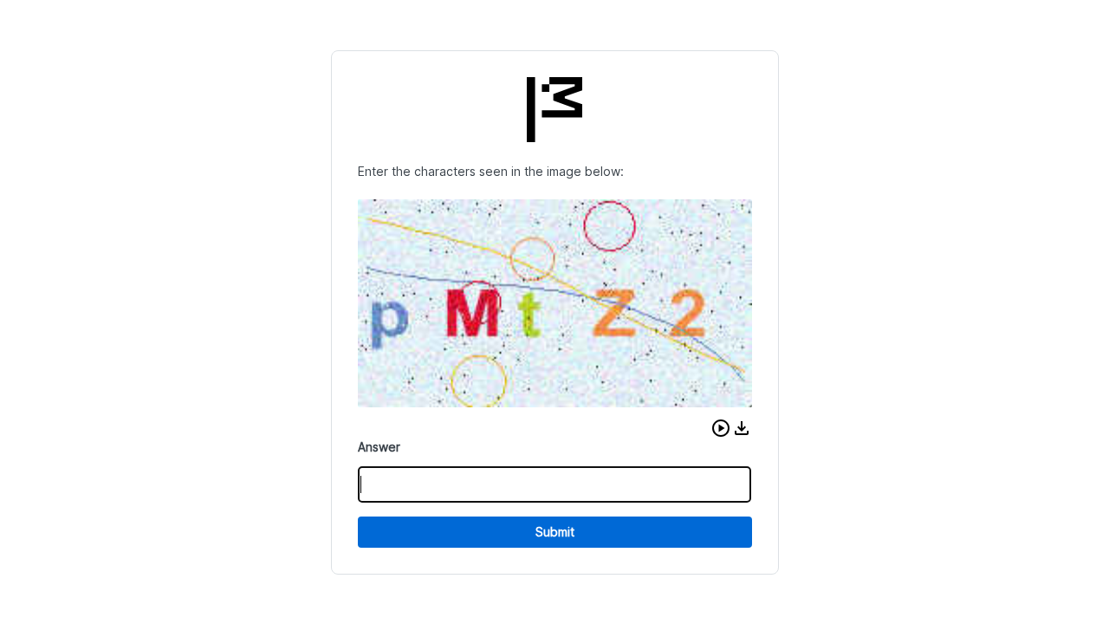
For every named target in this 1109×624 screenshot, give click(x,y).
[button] (720, 428)
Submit (554, 531)
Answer (379, 446)
